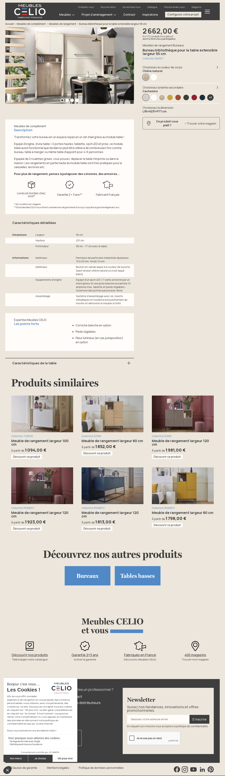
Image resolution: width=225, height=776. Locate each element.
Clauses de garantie (24, 768)
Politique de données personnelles (101, 768)
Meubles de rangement (62, 23)
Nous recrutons (108, 7)
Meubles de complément (31, 23)
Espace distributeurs (84, 702)
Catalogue (152, 7)
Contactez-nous (86, 7)
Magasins (196, 7)
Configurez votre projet (183, 14)
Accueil (9, 23)
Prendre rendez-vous (174, 7)
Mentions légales (58, 768)
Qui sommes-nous (131, 7)
